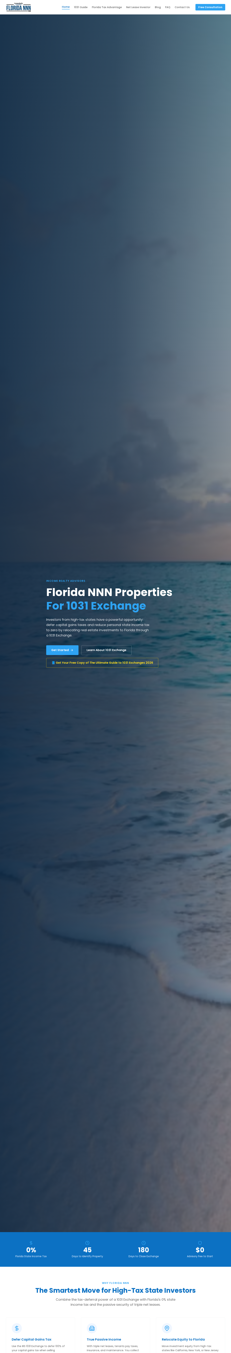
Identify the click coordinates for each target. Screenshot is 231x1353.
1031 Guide (81, 7)
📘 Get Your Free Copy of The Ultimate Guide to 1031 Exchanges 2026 (102, 663)
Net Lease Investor (138, 7)
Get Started (60, 650)
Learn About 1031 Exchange (106, 650)
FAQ (167, 7)
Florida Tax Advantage (107, 7)
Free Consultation (210, 7)
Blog (158, 7)
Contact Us (182, 7)
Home (66, 7)
